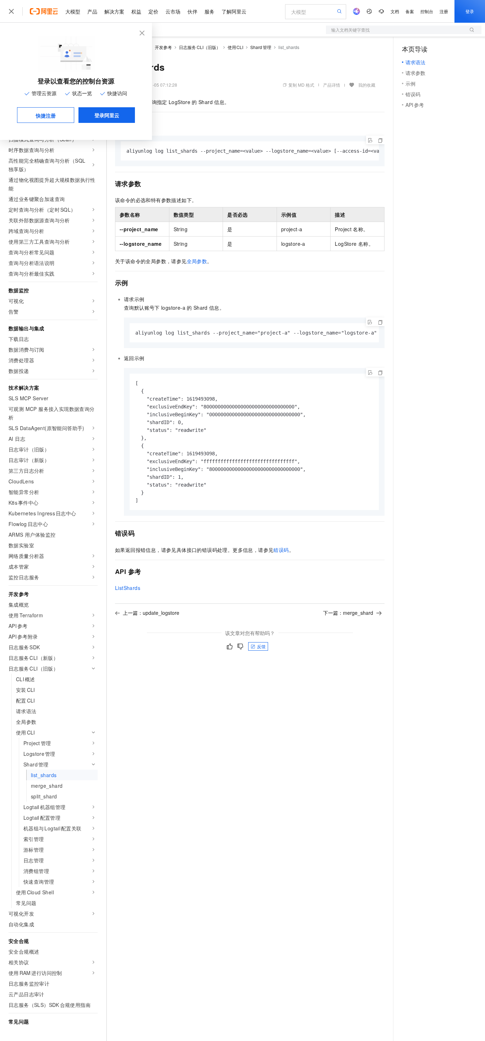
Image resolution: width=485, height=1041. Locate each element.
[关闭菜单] (11, 11)
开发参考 (163, 47)
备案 (409, 11)
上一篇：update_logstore (151, 612)
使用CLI (236, 47)
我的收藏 (366, 85)
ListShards (127, 587)
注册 (444, 11)
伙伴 (192, 11)
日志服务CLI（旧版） (199, 47)
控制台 (426, 11)
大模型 (72, 11)
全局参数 (197, 261)
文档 (395, 11)
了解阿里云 (234, 11)
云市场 (172, 11)
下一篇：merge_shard (348, 612)
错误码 (281, 549)
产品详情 (331, 85)
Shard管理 (260, 47)
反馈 (261, 646)
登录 (469, 11)
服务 (209, 11)
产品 (92, 11)
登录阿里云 (106, 115)
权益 (136, 11)
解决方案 (114, 11)
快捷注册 (46, 115)
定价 (153, 11)
